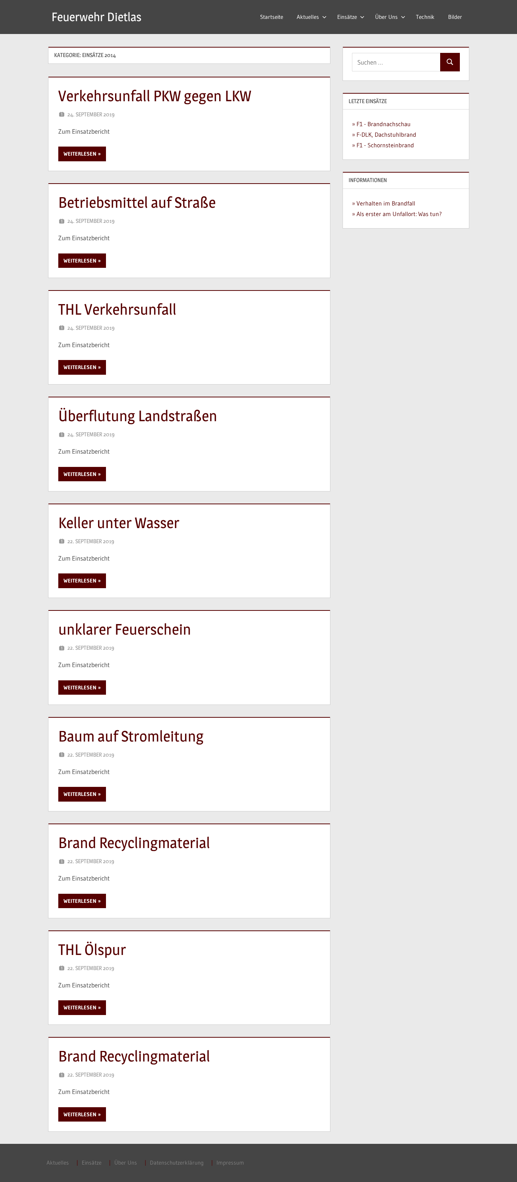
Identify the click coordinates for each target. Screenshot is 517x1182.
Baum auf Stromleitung (131, 736)
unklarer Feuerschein (124, 629)
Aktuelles (308, 16)
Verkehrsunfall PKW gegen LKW (154, 96)
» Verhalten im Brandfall (383, 203)
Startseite (271, 16)
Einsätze (347, 16)
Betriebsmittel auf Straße (137, 202)
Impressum (230, 1162)
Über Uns (386, 16)
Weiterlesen (80, 153)
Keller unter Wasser (118, 522)
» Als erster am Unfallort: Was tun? (397, 214)
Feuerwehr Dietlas (96, 16)
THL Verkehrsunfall (117, 309)
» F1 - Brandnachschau (381, 124)
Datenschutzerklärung (177, 1162)
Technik (425, 16)
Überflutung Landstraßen (137, 415)
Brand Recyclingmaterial (134, 842)
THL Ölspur (92, 949)
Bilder (455, 16)
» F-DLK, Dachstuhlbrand (384, 134)
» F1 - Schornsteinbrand (383, 145)
